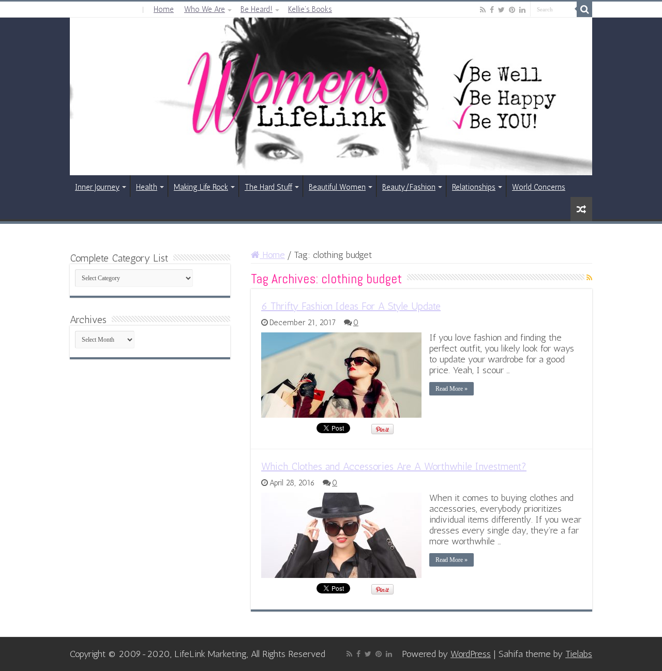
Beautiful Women (337, 187)
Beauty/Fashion (408, 187)
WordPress (470, 654)
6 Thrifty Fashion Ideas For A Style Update (351, 306)
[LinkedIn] (522, 10)
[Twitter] (501, 10)
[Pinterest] (512, 10)
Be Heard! (256, 9)
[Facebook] (492, 10)
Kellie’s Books (310, 9)
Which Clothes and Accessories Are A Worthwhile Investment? (393, 466)
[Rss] (483, 10)
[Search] (584, 9)
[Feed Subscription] (589, 277)
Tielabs (578, 654)
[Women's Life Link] (331, 96)
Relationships (473, 187)
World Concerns (538, 187)
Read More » (451, 388)
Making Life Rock (201, 187)
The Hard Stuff (268, 187)
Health (146, 187)
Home (164, 9)
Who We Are (204, 9)
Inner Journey (97, 187)
